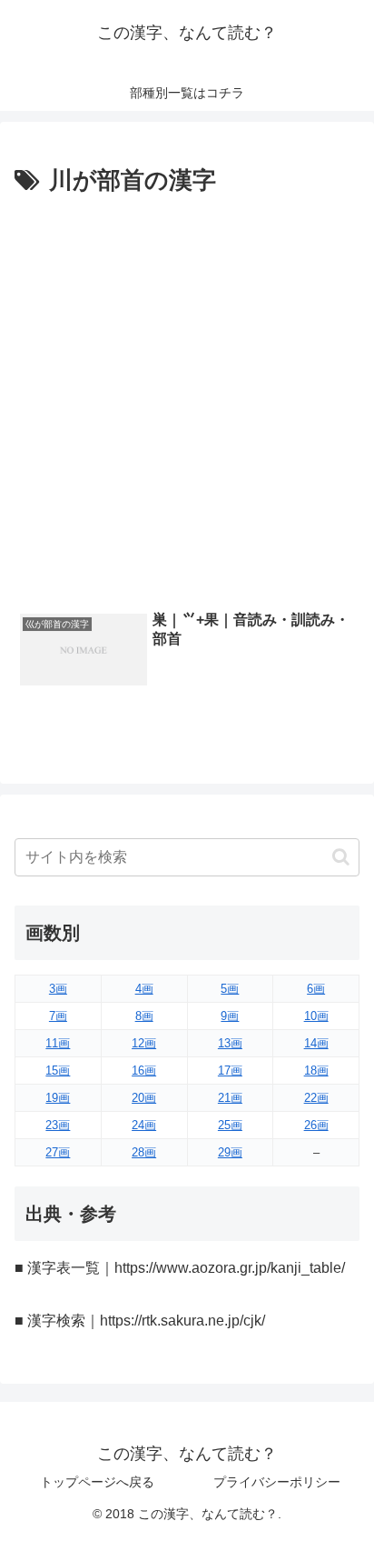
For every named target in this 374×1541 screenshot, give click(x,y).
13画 (230, 1043)
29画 (230, 1152)
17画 (230, 1070)
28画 (144, 1152)
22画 (316, 1098)
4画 (144, 989)
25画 (230, 1125)
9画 (230, 1016)
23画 (57, 1125)
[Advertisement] (187, 398)
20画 (144, 1098)
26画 (316, 1125)
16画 (144, 1070)
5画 (230, 989)
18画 (316, 1070)
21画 (230, 1098)
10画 (316, 1016)
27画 (57, 1152)
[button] (341, 856)
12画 (144, 1043)
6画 (316, 989)
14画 (316, 1043)
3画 (58, 989)
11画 (57, 1043)
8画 (144, 1016)
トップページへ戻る (97, 1482)
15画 (57, 1070)
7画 (58, 1016)
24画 (144, 1125)
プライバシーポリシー (276, 1482)
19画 (57, 1098)
